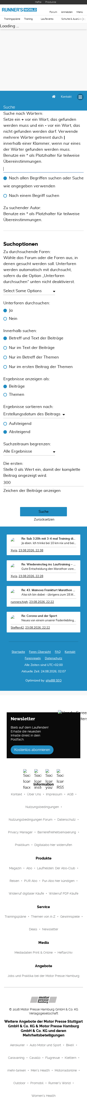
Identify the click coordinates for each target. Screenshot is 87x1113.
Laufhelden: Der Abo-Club (56, 868)
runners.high (19, 602)
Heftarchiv (65, 952)
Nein (13, 319)
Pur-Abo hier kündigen (58, 881)
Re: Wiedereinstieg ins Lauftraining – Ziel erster (48, 564)
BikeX (70, 1045)
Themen (16, 395)
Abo (29, 868)
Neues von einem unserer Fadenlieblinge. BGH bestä (48, 620)
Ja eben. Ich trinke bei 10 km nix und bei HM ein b (48, 543)
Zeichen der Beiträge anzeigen (32, 491)
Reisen (14, 881)
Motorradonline (66, 1070)
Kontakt (16, 794)
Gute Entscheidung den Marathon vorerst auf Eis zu (48, 569)
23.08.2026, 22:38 (31, 550)
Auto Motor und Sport (45, 1045)
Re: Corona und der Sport (39, 616)
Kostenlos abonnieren (32, 750)
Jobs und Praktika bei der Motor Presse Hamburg (43, 976)
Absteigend (19, 432)
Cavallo (34, 1058)
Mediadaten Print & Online (33, 952)
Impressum (54, 794)
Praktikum (22, 845)
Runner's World (59, 1083)
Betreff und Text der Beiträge (36, 338)
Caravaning (16, 1058)
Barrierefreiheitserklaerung (56, 832)
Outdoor (19, 1083)
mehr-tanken (16, 1070)
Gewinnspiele (70, 916)
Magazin (15, 868)
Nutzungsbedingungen (42, 807)
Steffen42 (17, 627)
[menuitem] (66, 97)
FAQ (58, 652)
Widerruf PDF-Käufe (63, 893)
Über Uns (34, 794)
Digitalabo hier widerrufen (53, 845)
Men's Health (40, 1070)
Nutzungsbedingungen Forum (30, 819)
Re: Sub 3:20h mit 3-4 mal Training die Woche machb (48, 538)
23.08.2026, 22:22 (41, 602)
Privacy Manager (20, 832)
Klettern (70, 1058)
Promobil (37, 1083)
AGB (70, 794)
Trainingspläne (12, 19)
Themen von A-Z (43, 916)
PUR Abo (30, 881)
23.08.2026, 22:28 (31, 576)
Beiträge (17, 386)
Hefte (38, 2)
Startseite (18, 652)
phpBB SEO (54, 680)
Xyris (14, 550)
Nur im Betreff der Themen (34, 357)
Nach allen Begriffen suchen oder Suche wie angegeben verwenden (43, 182)
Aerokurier (17, 1045)
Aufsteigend (20, 424)
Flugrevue (52, 1058)
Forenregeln (33, 658)
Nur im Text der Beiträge (32, 348)
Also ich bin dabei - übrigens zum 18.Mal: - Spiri (48, 594)
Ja (11, 311)
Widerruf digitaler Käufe (26, 893)
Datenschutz (53, 658)
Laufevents (47, 19)
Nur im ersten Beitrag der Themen (41, 367)
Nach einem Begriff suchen (34, 196)
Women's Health (43, 1095)
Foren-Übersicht (40, 652)
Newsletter (50, 929)
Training (28, 19)
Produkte (50, 2)
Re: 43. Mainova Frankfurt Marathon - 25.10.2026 (48, 590)
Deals (33, 929)
